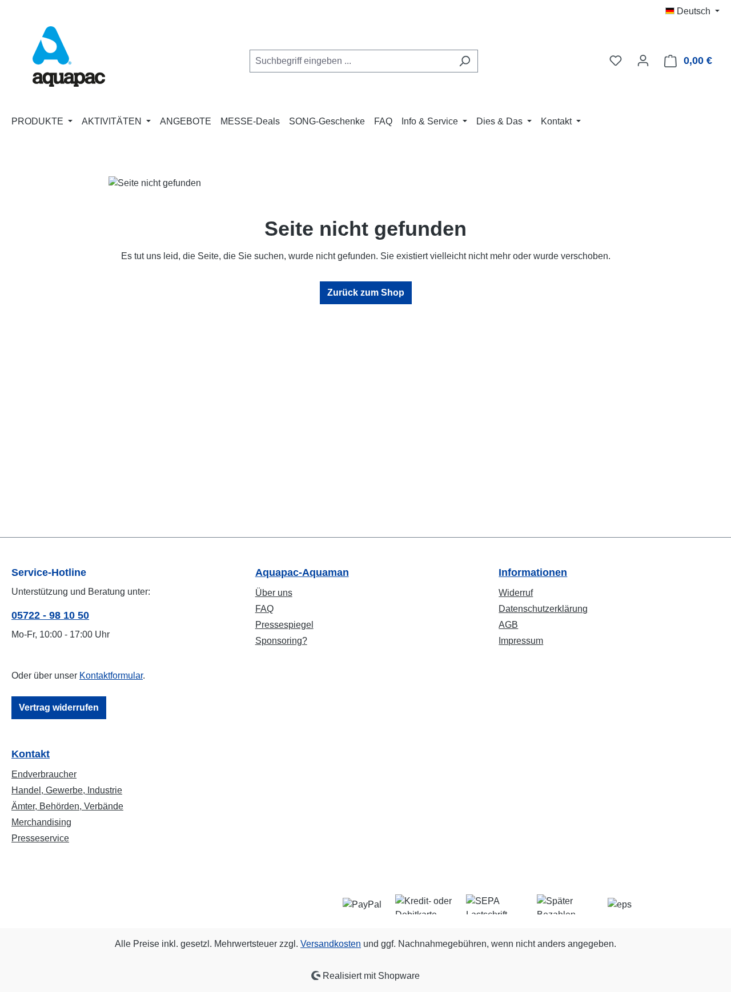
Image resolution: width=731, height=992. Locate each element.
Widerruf (516, 593)
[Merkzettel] (615, 60)
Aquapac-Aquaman (302, 572)
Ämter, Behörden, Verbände (67, 806)
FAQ (264, 609)
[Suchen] (464, 61)
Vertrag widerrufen (59, 707)
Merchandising (41, 822)
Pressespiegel (284, 625)
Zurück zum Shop (365, 292)
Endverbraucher (44, 774)
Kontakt (30, 754)
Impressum (521, 641)
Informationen (533, 572)
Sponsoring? (281, 641)
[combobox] (351, 61)
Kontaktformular (111, 675)
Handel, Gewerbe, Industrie (66, 790)
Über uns (273, 593)
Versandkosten (330, 944)
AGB (508, 625)
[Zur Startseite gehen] (68, 58)
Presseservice (40, 838)
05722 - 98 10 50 (50, 615)
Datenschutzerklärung (543, 609)
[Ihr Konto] (643, 60)
